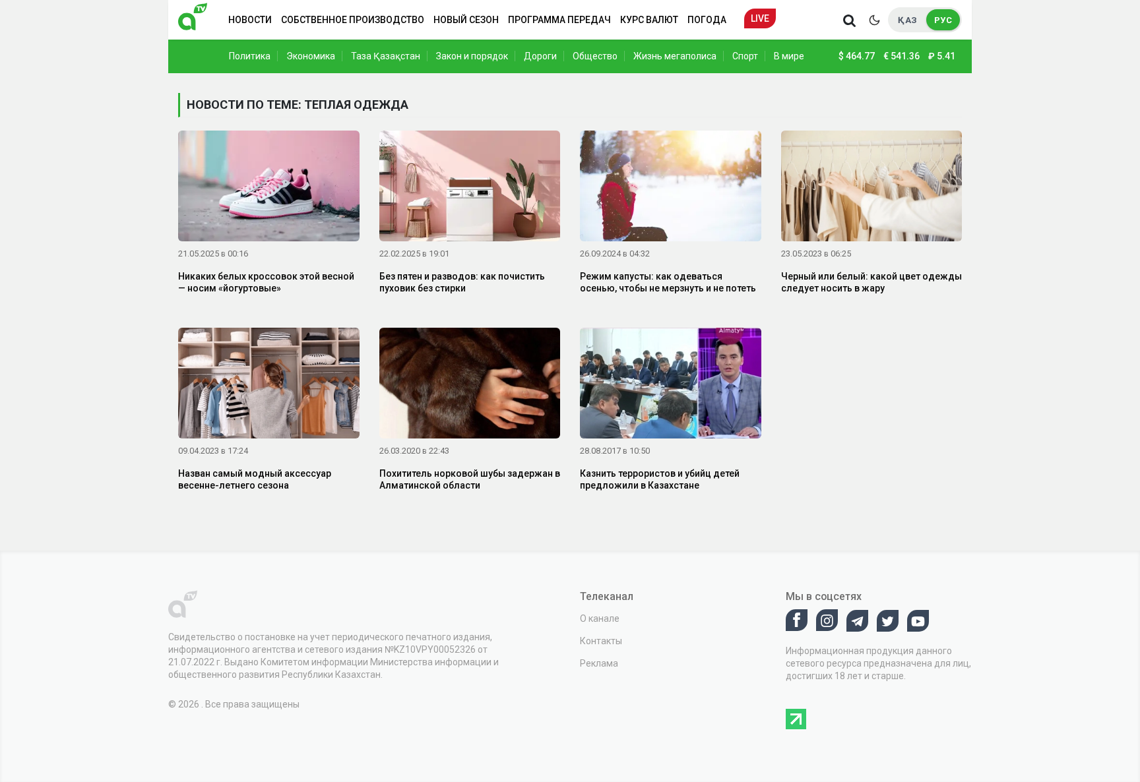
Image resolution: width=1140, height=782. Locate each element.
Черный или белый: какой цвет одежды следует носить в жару (871, 282)
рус (943, 20)
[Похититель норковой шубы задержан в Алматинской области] (470, 385)
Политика (249, 56)
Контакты (601, 641)
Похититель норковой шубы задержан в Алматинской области (469, 479)
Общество (595, 56)
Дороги (540, 56)
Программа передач (559, 20)
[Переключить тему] (874, 20)
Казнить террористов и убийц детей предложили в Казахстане (660, 479)
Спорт (745, 56)
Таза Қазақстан (385, 56)
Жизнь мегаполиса (674, 56)
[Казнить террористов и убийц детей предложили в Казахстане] (670, 385)
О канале (599, 618)
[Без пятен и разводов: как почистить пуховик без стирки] (470, 188)
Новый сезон (466, 20)
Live (760, 18)
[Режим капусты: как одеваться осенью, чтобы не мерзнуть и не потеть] (670, 188)
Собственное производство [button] (352, 20)
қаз (907, 20)
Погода (706, 20)
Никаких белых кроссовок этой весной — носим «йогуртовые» (266, 282)
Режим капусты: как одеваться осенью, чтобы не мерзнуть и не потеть (668, 282)
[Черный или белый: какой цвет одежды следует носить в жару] (872, 188)
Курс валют (649, 20)
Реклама (599, 663)
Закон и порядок (472, 56)
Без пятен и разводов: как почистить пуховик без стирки (462, 282)
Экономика (310, 56)
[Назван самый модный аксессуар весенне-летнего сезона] (269, 385)
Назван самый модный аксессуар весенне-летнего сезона (254, 479)
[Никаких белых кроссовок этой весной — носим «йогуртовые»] (269, 188)
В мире (789, 56)
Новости (250, 20)
